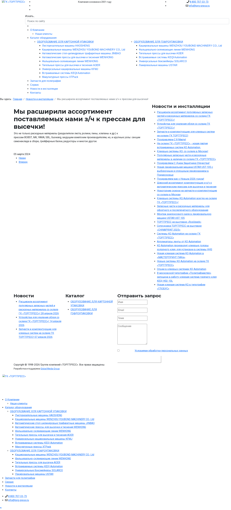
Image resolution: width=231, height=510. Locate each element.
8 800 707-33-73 (199, 1)
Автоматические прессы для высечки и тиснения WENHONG (77, 57)
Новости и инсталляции (44, 88)
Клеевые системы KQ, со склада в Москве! (182, 151)
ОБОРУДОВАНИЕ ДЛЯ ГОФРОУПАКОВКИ (158, 41)
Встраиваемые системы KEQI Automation (66, 73)
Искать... (30, 16)
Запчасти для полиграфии (45, 81)
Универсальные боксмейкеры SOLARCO (163, 61)
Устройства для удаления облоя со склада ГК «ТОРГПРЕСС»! (40, 321)
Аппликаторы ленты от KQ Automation (179, 241)
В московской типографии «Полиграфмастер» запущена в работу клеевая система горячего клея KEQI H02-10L (187, 277)
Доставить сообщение (139, 359)
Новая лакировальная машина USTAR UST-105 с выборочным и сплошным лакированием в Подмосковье (185, 171)
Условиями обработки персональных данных (161, 350)
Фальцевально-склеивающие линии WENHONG (70, 61)
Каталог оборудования (43, 37)
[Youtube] (33, 1)
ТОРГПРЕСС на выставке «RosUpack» (179, 221)
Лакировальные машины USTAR (158, 65)
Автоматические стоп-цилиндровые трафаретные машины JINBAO (81, 53)
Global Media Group (50, 368)
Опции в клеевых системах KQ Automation (181, 269)
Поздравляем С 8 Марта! (171, 139)
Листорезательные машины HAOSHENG (66, 45)
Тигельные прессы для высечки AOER (161, 53)
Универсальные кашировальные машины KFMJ (70, 69)
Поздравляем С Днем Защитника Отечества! (183, 163)
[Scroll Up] (1, 507)
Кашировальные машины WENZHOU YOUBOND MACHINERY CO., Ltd (83, 49)
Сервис (34, 84)
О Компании (37, 30)
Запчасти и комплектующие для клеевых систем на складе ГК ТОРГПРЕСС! (37, 333)
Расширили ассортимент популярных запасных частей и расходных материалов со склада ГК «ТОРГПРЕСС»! (185, 116)
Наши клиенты (43, 34)
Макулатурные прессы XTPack (60, 77)
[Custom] (33, 9)
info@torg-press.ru (199, 5)
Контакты (35, 92)
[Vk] (33, 5)
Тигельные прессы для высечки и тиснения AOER (71, 65)
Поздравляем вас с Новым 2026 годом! (180, 178)
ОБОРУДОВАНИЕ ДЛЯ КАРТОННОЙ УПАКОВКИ (65, 41)
